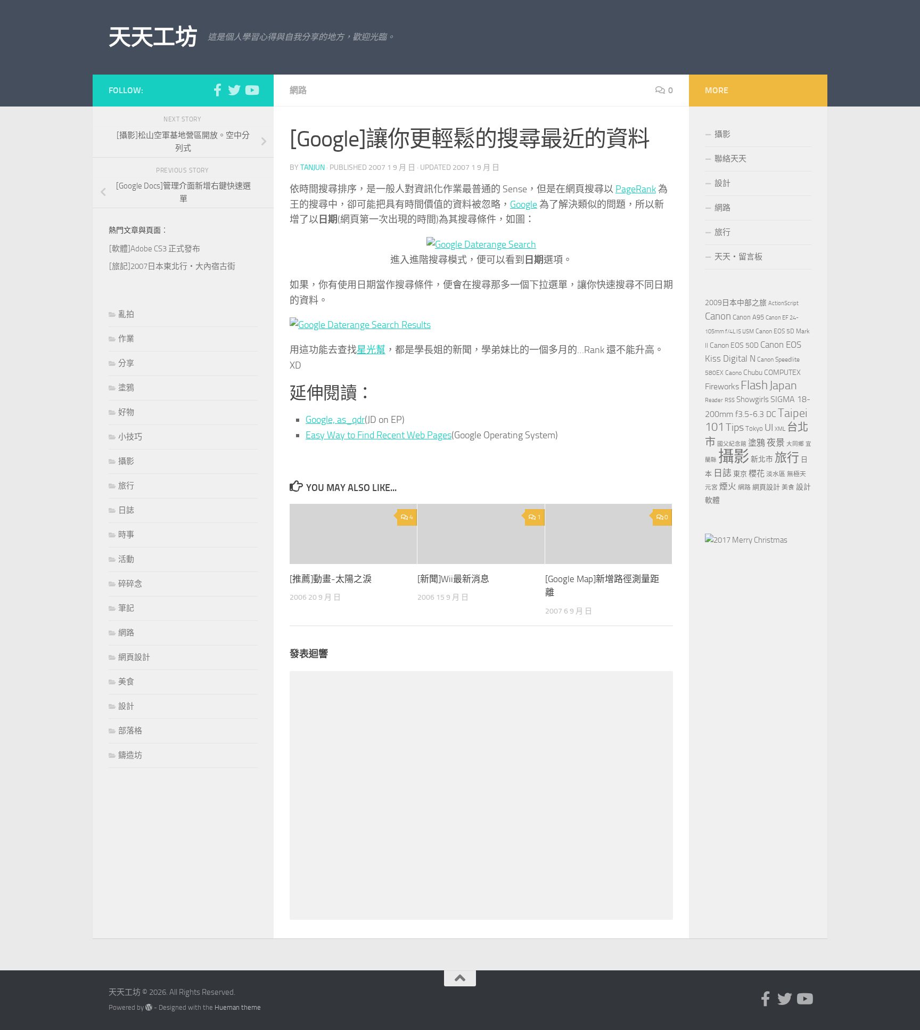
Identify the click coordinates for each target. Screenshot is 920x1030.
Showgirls (752, 399)
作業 (126, 339)
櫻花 (757, 473)
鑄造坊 (130, 755)
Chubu (752, 372)
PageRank (635, 189)
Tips (735, 427)
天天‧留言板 (738, 256)
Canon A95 (748, 317)
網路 (298, 90)
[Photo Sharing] (481, 244)
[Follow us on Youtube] (251, 90)
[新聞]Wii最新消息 (453, 579)
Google (523, 204)
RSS (730, 400)
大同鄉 (795, 443)
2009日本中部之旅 (736, 302)
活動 (126, 559)
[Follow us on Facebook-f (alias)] (217, 90)
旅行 (126, 486)
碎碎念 (130, 583)
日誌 (126, 510)
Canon (718, 316)
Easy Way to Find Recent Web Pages (378, 435)
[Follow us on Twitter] (234, 90)
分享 (126, 363)
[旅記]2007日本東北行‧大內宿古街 (172, 266)
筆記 (126, 608)
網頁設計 (134, 657)
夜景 (776, 442)
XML (780, 429)
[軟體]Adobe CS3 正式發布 (154, 249)
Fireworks (722, 386)
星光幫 (371, 350)
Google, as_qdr (335, 420)
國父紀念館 (731, 443)
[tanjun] (746, 540)
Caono (733, 373)
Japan (783, 386)
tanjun (312, 167)
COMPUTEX (782, 372)
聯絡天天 (730, 159)
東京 (740, 474)
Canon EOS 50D (734, 345)
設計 (126, 706)
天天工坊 (153, 37)
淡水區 (775, 474)
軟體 (712, 500)
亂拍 (126, 314)
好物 (126, 412)
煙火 (727, 487)
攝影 (126, 461)
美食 (126, 681)
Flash (754, 385)
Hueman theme (238, 1007)
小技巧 (130, 437)
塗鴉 (126, 388)
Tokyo (754, 428)
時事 (126, 534)
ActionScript (783, 303)
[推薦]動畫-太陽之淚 (331, 579)
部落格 (130, 730)
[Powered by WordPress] (148, 1007)
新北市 (762, 459)
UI (769, 427)
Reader (714, 400)
